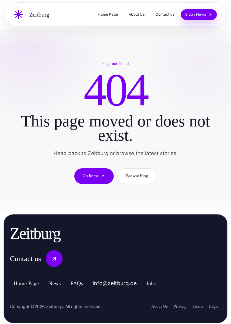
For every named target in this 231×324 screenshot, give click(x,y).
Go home (89, 176)
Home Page (29, 283)
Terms (195, 306)
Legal (213, 306)
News (61, 283)
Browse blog (139, 176)
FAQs (85, 283)
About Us (152, 306)
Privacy (174, 306)
